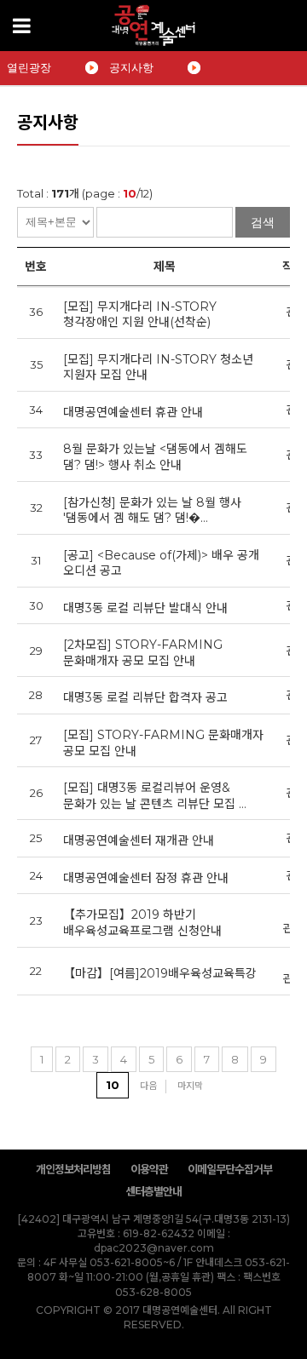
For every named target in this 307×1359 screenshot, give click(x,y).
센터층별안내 (153, 1191)
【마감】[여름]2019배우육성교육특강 (160, 973)
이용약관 (149, 1169)
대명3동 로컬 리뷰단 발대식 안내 (145, 608)
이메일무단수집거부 (230, 1169)
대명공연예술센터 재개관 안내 (138, 840)
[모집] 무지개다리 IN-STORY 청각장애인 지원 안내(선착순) (140, 314)
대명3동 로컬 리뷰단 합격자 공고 (145, 697)
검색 (263, 222)
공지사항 (131, 67)
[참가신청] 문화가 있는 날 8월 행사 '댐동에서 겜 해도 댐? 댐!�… (152, 510)
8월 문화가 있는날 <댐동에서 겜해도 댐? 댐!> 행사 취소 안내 (155, 457)
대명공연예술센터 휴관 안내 (133, 412)
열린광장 (29, 67)
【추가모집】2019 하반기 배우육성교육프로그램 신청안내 (142, 922)
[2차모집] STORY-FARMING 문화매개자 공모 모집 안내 (143, 652)
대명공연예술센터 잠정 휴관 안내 (146, 878)
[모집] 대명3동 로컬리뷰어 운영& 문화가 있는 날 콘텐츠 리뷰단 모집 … (154, 795)
